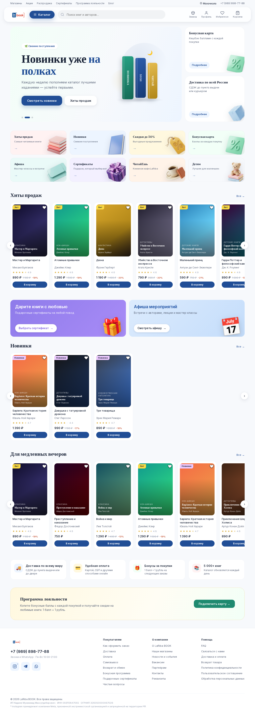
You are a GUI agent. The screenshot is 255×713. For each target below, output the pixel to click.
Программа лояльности (90, 3)
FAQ (203, 645)
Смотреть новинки (42, 101)
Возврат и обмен (114, 667)
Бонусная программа (116, 673)
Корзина (237, 16)
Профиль (206, 16)
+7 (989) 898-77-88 (232, 3)
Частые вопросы (114, 684)
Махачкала (209, 3)
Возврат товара (211, 662)
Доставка (109, 651)
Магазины (16, 3)
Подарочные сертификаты (120, 678)
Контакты (158, 673)
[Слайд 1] (22, 117)
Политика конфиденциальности (221, 667)
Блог (111, 3)
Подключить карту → (214, 603)
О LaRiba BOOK (161, 645)
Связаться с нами (213, 651)
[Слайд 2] (27, 117)
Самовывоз (110, 662)
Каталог (44, 14)
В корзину (30, 284)
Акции (29, 3)
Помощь (207, 639)
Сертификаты (64, 3)
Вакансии (158, 662)
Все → (240, 196)
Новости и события (164, 656)
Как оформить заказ (116, 645)
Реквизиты (159, 678)
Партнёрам (159, 667)
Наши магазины (162, 651)
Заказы (193, 16)
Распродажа (44, 3)
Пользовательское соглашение (221, 673)
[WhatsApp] (36, 666)
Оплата (107, 656)
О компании (160, 639)
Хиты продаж (80, 101)
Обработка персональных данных (222, 678)
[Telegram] (25, 666)
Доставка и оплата (213, 656)
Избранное (222, 16)
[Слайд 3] (32, 117)
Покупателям (112, 639)
